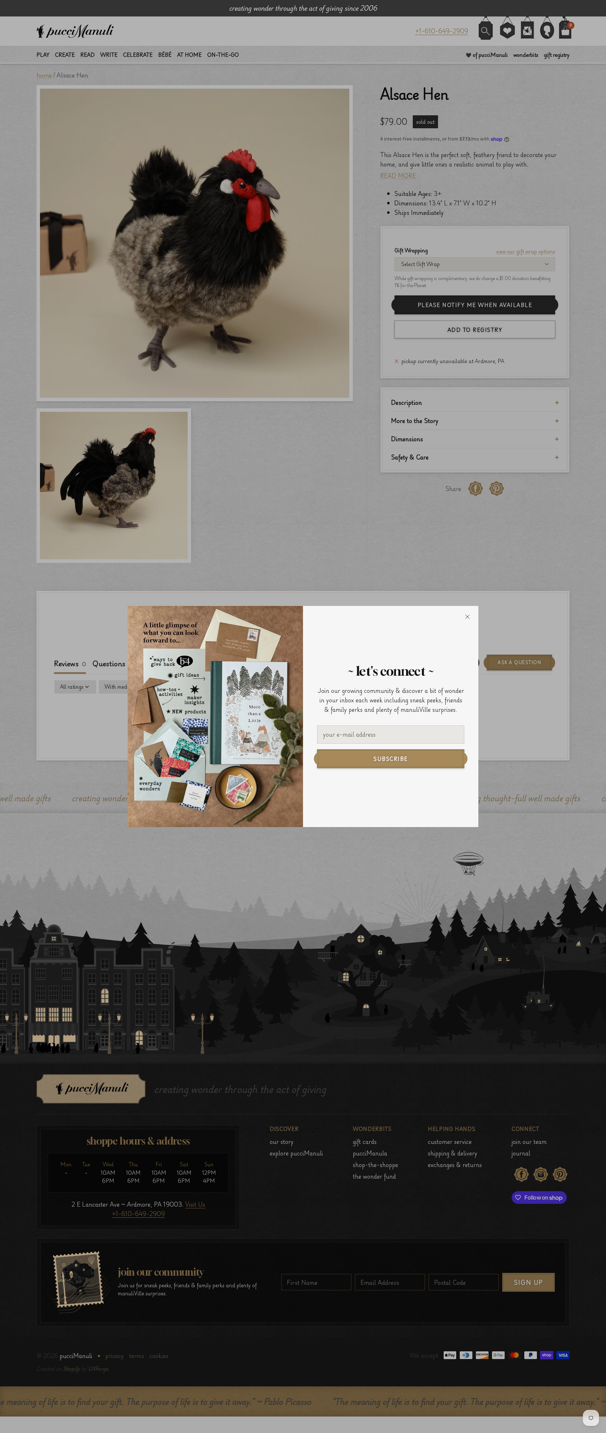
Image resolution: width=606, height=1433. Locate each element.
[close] (467, 616)
